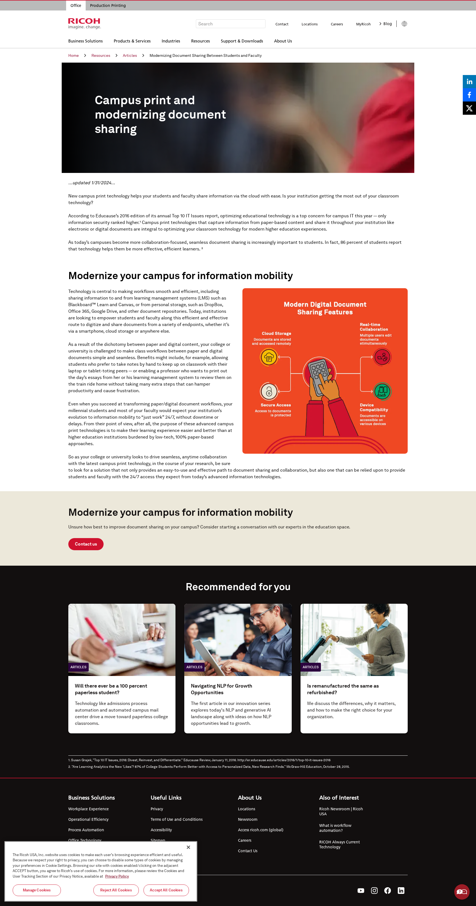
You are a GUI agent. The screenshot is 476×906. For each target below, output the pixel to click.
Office (76, 5)
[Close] (188, 847)
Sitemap (158, 840)
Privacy (157, 808)
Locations (310, 24)
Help (462, 892)
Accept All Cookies (166, 890)
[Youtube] (361, 890)
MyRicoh (363, 24)
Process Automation (86, 829)
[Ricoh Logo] (84, 23)
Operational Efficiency (88, 819)
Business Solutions (85, 41)
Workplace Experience (88, 808)
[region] (100, 871)
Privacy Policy (117, 876)
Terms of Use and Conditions (176, 819)
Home (73, 55)
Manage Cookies (37, 890)
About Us (283, 41)
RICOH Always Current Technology (339, 844)
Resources (200, 41)
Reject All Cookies (116, 890)
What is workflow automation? (335, 828)
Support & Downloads (242, 41)
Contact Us (247, 850)
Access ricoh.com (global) (260, 829)
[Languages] (402, 23)
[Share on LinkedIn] (469, 81)
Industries (171, 41)
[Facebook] (387, 890)
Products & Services (132, 41)
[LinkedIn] (401, 890)
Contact (281, 24)
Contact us (86, 544)
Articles (130, 55)
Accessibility (161, 829)
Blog (387, 23)
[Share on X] (469, 108)
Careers (337, 24)
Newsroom (247, 819)
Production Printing (108, 5)
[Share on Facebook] (469, 94)
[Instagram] (374, 890)
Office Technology (84, 840)
